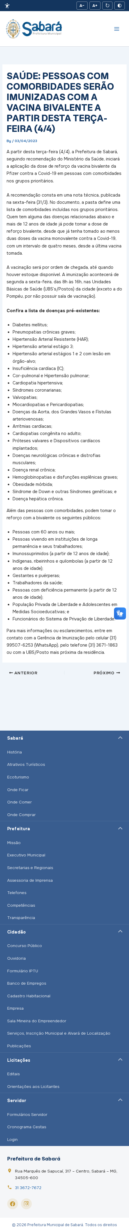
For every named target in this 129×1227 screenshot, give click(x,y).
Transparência (21, 917)
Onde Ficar (17, 789)
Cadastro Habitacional (28, 996)
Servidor (16, 1100)
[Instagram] (26, 1203)
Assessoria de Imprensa (30, 880)
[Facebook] (12, 1203)
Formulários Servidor (27, 1114)
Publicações (19, 1045)
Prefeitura (18, 828)
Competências (21, 905)
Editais (13, 1073)
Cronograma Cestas (26, 1126)
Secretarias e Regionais (30, 867)
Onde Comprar (21, 814)
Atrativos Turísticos (26, 764)
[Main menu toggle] (116, 29)
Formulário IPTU (22, 971)
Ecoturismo (18, 777)
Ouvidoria (16, 958)
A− (82, 5)
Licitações (18, 1060)
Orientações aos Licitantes (33, 1086)
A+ (95, 5)
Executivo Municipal (26, 855)
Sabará (15, 738)
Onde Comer (19, 802)
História (14, 752)
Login (12, 1139)
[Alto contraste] (119, 6)
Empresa (15, 1008)
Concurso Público (24, 945)
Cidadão (16, 932)
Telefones (16, 892)
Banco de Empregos (26, 983)
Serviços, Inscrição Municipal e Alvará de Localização (58, 1033)
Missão (14, 842)
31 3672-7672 (28, 1187)
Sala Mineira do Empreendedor (36, 1021)
